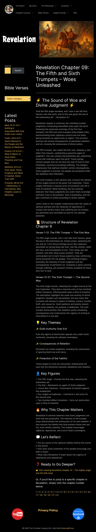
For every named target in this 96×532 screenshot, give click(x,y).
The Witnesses (47, 6)
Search (8, 66)
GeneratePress (67, 528)
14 (80, 492)
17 (37, 495)
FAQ (75, 13)
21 (53, 495)
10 (64, 492)
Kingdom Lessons (23, 13)
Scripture (65, 6)
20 (49, 495)
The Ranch (20, 6)
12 (72, 492)
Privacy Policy (48, 510)
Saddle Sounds (59, 13)
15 (84, 492)
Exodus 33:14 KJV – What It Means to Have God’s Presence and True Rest (14, 157)
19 (45, 495)
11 (68, 492)
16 (88, 492)
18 (41, 495)
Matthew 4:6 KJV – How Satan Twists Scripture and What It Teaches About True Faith (14, 173)
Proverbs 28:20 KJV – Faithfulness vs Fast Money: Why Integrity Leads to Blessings (14, 189)
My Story (33, 6)
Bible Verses (43, 13)
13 (76, 492)
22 (57, 495)
